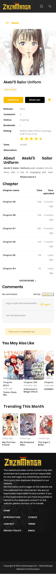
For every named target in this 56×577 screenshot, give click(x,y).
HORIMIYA (49, 389)
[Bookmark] (49, 100)
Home (7, 510)
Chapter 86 (9, 241)
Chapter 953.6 (7, 384)
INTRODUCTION (12, 517)
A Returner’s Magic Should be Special (31, 392)
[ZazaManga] (17, 6)
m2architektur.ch (16, 551)
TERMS (31, 523)
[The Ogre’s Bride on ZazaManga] (46, 424)
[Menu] (50, 6)
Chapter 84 (9, 268)
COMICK (32, 517)
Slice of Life (10, 89)
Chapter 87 (9, 228)
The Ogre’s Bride (44, 443)
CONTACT (9, 523)
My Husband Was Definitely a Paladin (27, 446)
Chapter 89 (9, 201)
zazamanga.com (29, 566)
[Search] (41, 6)
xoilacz (25, 545)
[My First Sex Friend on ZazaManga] (10, 424)
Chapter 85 (9, 255)
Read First (13, 99)
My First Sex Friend (8, 443)
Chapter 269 (30, 382)
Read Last (34, 99)
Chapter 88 (9, 215)
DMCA (31, 530)
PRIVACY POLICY (12, 530)
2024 (22, 108)
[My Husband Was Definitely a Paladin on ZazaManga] (28, 424)
